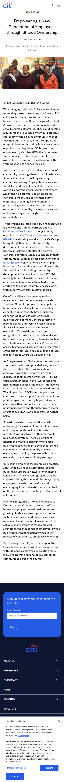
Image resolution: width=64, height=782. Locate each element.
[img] (51, 5)
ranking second (12, 262)
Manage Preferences (16, 768)
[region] (32, 749)
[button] (32, 661)
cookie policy (23, 735)
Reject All (49, 768)
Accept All (14, 776)
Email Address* (14, 610)
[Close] (59, 721)
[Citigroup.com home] (32, 648)
